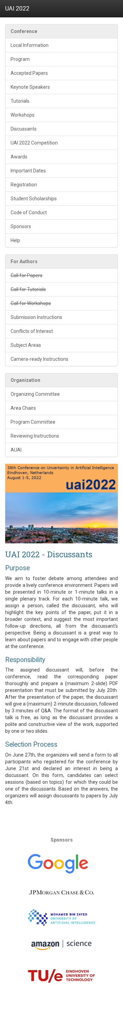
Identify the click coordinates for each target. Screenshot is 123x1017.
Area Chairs (23, 408)
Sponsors (21, 226)
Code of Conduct (29, 212)
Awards (19, 156)
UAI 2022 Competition (34, 143)
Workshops (23, 115)
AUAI (16, 450)
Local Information (30, 45)
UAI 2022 (17, 8)
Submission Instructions (36, 317)
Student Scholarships (34, 198)
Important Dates (28, 170)
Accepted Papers (29, 73)
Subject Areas (26, 345)
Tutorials (20, 101)
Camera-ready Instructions (39, 359)
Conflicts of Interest (32, 331)
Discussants (24, 129)
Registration (24, 184)
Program (20, 59)
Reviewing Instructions (35, 436)
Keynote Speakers (30, 87)
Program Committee (33, 422)
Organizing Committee (35, 394)
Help (15, 240)
